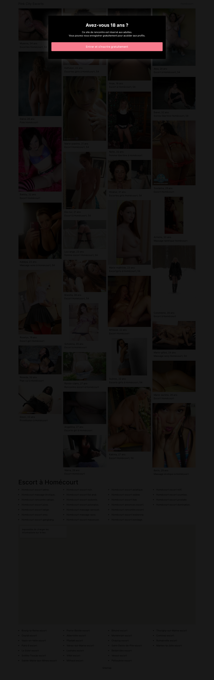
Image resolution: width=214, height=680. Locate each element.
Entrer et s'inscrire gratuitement (107, 46)
